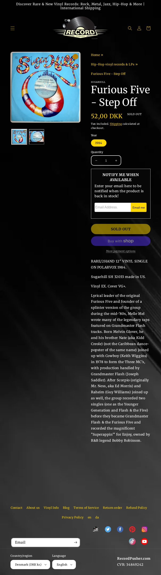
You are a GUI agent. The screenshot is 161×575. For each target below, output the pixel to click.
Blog (66, 508)
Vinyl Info (51, 508)
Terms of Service (86, 508)
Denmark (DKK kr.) (28, 564)
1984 (98, 143)
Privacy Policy (72, 517)
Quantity (97, 152)
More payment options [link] (121, 251)
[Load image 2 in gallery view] (36, 136)
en (89, 517)
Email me (138, 207)
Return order (112, 508)
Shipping (116, 123)
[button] (12, 28)
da (97, 517)
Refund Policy (136, 508)
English (62, 564)
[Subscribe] (75, 542)
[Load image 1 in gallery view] (19, 136)
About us (33, 508)
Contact (16, 508)
